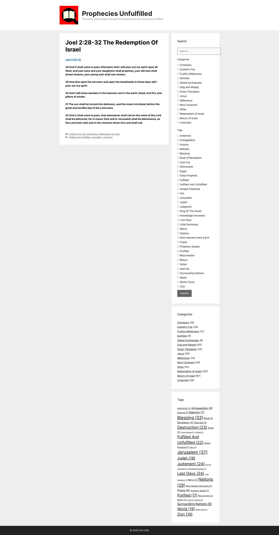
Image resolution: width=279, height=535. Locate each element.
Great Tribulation (189, 91)
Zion (182, 286)
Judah (183, 202)
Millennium (185, 100)
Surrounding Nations (191, 273)
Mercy (183, 228)
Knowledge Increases (192, 215)
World (183, 277)
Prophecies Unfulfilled (117, 13)
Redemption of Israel (109, 134)
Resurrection (187, 255)
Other (182, 109)
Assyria (183, 144)
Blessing (184, 153)
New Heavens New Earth (194, 237)
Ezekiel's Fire (75, 134)
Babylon (184, 148)
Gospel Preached (189, 188)
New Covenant (188, 104)
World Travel (186, 282)
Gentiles (184, 78)
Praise (183, 242)
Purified (184, 251)
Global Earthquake (190, 82)
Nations (184, 233)
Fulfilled (184, 180)
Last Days (108, 137)
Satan (183, 264)
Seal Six (184, 268)
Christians (185, 65)
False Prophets (188, 175)
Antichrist (185, 135)
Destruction (186, 166)
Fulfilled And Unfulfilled (80, 137)
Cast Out (184, 162)
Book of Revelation (190, 157)
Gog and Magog (90, 134)
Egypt (182, 171)
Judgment (185, 206)
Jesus (183, 96)
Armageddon (187, 140)
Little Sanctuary (188, 224)
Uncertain (185, 122)
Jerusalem (97, 137)
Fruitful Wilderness (190, 73)
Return (183, 259)
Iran (181, 193)
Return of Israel (188, 118)
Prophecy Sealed (189, 246)
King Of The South (190, 211)
